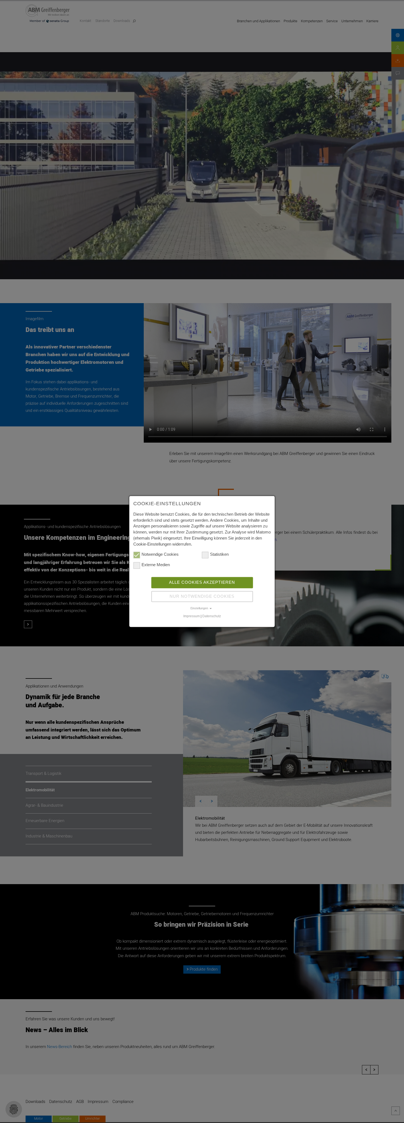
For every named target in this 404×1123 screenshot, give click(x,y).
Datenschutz (211, 616)
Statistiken (219, 554)
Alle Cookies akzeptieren (202, 582)
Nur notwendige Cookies (202, 596)
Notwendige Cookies (160, 554)
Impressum (191, 616)
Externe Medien (156, 565)
